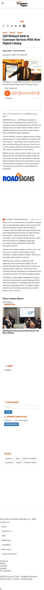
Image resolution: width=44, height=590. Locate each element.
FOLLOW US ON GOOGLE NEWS (11, 424)
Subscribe (7, 420)
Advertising (6, 540)
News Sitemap (27, 579)
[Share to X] (7, 26)
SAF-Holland (7, 302)
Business (5, 33)
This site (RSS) (5, 571)
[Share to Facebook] (3, 26)
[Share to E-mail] (15, 26)
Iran (17, 459)
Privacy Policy (5, 579)
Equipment (20, 33)
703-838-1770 (5, 522)
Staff (3, 536)
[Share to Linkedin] (11, 26)
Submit (8, 412)
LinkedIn (3, 568)
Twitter (3, 563)
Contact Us (6, 531)
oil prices (9, 463)
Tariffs (18, 463)
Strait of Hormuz (29, 459)
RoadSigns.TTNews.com (26, 241)
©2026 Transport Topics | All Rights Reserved (18, 576)
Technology (12, 33)
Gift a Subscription (21, 420)
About (4, 526)
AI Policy (16, 579)
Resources (6, 549)
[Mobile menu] (3, 3)
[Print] (24, 26)
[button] (19, 26)
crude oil (9, 459)
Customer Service (9, 554)
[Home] (22, 4)
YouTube (3, 566)
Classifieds (6, 545)
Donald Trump (30, 463)
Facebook (4, 561)
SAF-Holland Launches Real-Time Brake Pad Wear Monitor (21, 331)
